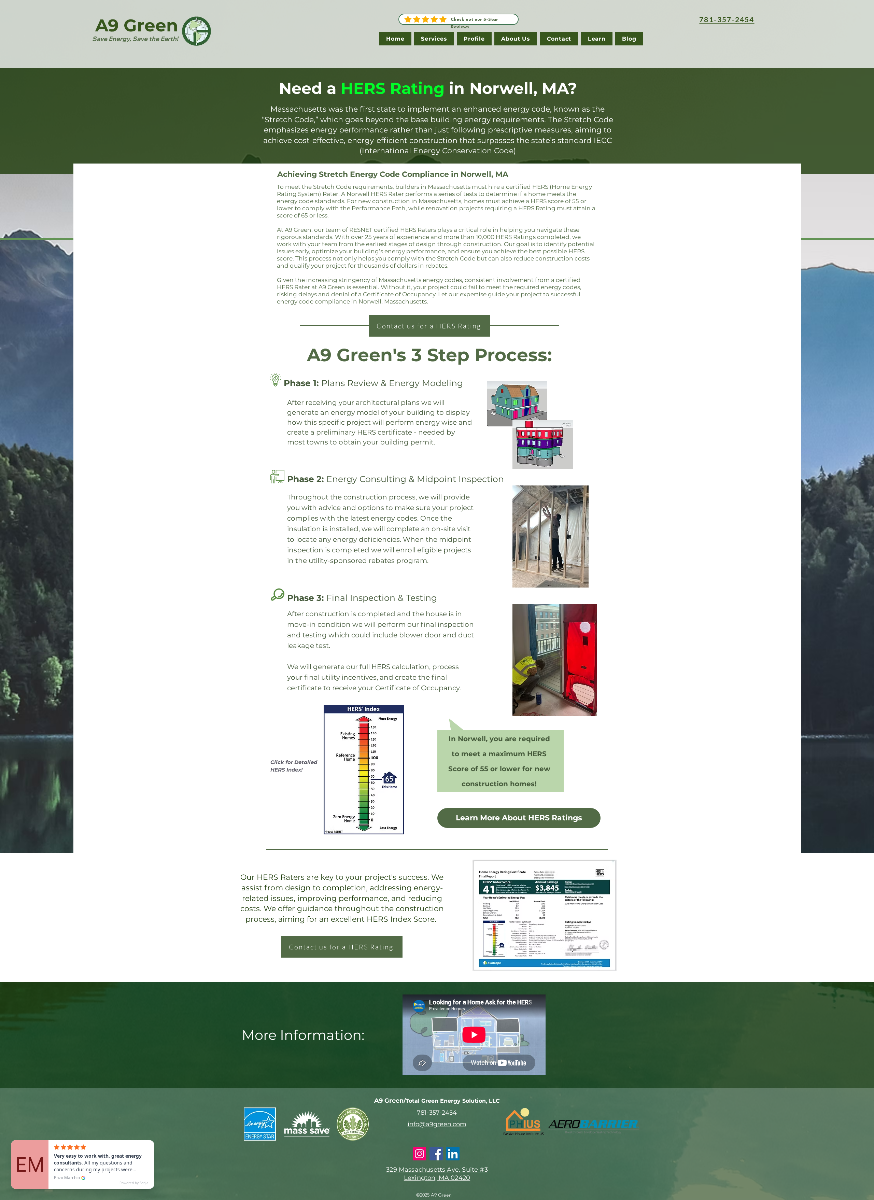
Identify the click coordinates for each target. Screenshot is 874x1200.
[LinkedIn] (453, 1153)
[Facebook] (436, 1153)
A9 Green (136, 25)
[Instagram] (419, 1153)
